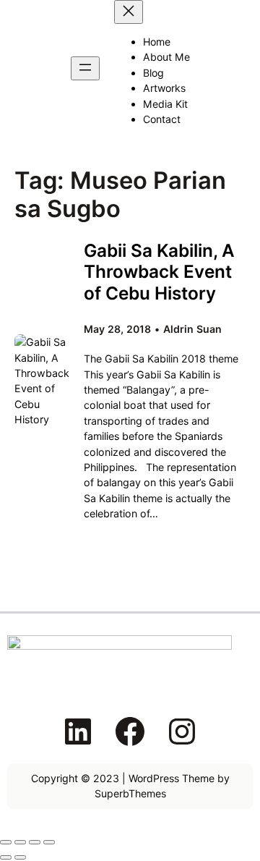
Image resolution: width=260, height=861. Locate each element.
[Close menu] (128, 12)
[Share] (34, 842)
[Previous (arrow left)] (6, 857)
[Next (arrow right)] (20, 857)
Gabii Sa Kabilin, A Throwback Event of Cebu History (159, 271)
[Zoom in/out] (6, 842)
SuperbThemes (130, 793)
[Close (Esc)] (49, 842)
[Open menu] (85, 68)
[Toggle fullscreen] (20, 842)
